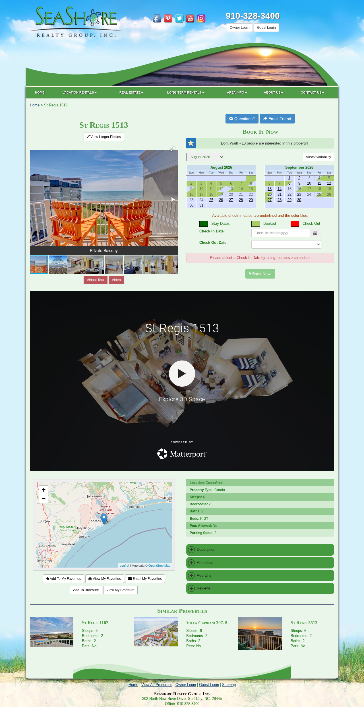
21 (280, 194)
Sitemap (229, 685)
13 (270, 189)
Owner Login (240, 28)
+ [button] (44, 489)
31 (201, 205)
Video (116, 280)
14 (280, 189)
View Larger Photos (105, 137)
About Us (272, 92)
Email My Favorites (147, 579)
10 (309, 183)
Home (39, 92)
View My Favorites (106, 579)
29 (251, 200)
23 (299, 194)
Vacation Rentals (78, 92)
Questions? (244, 118)
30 (191, 205)
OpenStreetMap (159, 565)
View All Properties (156, 685)
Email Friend (279, 118)
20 (270, 194)
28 (241, 200)
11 (319, 183)
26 (221, 200)
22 (289, 194)
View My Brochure (120, 590)
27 (231, 200)
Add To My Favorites (65, 579)
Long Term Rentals (184, 92)
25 (211, 200)
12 (329, 183)
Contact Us (311, 92)
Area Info (235, 92)
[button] (172, 149)
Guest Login (266, 28)
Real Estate (129, 92)
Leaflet (124, 565)
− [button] (44, 498)
